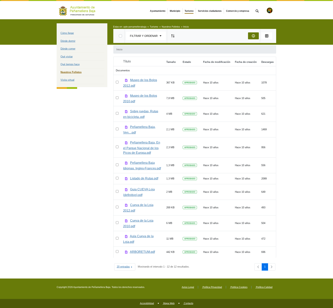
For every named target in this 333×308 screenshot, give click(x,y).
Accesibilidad (147, 303)
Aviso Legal (188, 287)
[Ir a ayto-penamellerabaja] (78, 10)
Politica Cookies (238, 287)
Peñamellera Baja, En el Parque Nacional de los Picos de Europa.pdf (141, 147)
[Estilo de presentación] (266, 35)
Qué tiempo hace (70, 64)
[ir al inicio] (317, 285)
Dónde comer (68, 48)
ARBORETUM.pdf (142, 251)
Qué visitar (67, 56)
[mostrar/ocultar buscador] (257, 11)
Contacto (188, 303)
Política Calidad (263, 287)
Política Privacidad (212, 287)
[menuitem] (157, 11)
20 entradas (126, 267)
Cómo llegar (67, 33)
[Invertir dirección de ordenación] (173, 36)
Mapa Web (169, 303)
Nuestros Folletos (71, 72)
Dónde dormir (68, 41)
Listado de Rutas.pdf (144, 178)
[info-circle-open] (253, 35)
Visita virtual (67, 79)
